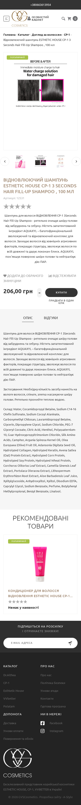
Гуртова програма (53, 706)
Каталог (23, 34)
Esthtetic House (13, 690)
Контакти (47, 698)
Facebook (56, 723)
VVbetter (9, 698)
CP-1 (67, 34)
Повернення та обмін (18, 738)
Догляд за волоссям (47, 34)
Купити (61, 292)
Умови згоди (49, 690)
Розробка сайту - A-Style (56, 797)
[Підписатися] (70, 644)
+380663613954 (40, 4)
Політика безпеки (52, 682)
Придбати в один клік (61, 301)
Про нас (46, 675)
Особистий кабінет (40, 18)
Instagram (56, 730)
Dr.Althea (9, 675)
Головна (9, 34)
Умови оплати (13, 730)
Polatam (9, 706)
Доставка (9, 723)
